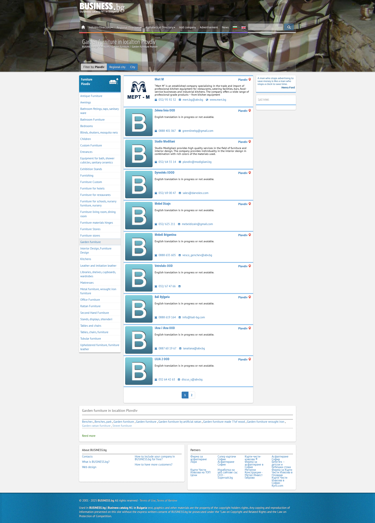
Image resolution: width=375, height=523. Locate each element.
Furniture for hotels (92, 188)
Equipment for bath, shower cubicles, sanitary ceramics (97, 160)
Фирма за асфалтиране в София (254, 464)
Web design (89, 467)
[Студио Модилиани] (139, 153)
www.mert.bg (217, 99)
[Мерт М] (139, 91)
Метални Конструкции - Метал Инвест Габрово (253, 473)
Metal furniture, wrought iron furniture (98, 291)
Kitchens (85, 259)
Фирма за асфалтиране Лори (198, 459)
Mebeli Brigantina (165, 234)
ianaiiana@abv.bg (193, 348)
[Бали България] (139, 308)
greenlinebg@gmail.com (197, 131)
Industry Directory (100, 27)
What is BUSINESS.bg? (96, 461)
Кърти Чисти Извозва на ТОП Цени (200, 472)
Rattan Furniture (90, 306)
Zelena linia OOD (165, 110)
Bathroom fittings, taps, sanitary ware (99, 111)
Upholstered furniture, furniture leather (99, 347)
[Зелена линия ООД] (139, 122)
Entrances (86, 152)
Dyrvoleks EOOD (164, 172)
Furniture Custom (91, 182)
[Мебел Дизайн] (139, 215)
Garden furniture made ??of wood (224, 421)
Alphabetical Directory (159, 27)
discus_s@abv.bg (192, 379)
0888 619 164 (167, 317)
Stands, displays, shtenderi (96, 319)
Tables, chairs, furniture (94, 332)
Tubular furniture (90, 338)
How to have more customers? (153, 464)
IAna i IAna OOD (165, 328)
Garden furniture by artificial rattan (179, 421)
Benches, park (103, 421)
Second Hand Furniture (94, 313)
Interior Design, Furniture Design (96, 250)
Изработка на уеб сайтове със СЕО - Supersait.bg (228, 473)
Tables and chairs (90, 325)
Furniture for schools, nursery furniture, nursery (98, 203)
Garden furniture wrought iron (265, 421)
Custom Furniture (91, 145)
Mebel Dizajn (163, 203)
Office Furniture (90, 299)
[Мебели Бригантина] (139, 246)
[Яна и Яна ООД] (139, 340)
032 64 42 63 (166, 379)
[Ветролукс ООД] (139, 277)
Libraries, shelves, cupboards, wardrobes (98, 274)
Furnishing (86, 175)
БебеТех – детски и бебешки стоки (281, 464)
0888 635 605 (167, 255)
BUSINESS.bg (106, 500)
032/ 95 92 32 (167, 99)
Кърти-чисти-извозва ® (253, 457)
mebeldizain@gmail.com (197, 224)
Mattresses (87, 282)
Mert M (159, 79)
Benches (87, 421)
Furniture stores (90, 235)
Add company (187, 27)
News (225, 27)
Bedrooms (86, 126)
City (132, 67)
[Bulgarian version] (235, 27)
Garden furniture (90, 242)
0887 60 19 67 (167, 348)
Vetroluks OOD (164, 266)
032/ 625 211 (166, 224)
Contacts (87, 456)
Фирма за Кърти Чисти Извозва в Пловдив (282, 472)
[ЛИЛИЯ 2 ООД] (139, 371)
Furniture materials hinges (96, 222)
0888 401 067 (167, 131)
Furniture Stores (90, 229)
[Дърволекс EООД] (139, 184)
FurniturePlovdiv (86, 81)
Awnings (85, 102)
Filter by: (93, 67)
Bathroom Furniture (92, 119)
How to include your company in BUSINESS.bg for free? (155, 457)
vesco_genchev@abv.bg (197, 255)
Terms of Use (148, 500)
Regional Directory (128, 27)
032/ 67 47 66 (167, 286)
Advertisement (209, 27)
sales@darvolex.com (195, 193)
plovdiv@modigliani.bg (197, 162)
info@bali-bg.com (193, 317)
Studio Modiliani (165, 141)
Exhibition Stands (91, 169)
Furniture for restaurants (95, 195)
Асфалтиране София (280, 457)
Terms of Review (167, 500)
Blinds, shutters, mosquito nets (99, 132)
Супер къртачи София (227, 457)
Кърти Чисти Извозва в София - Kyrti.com (279, 481)
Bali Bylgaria (162, 297)
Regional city (117, 67)
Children (85, 139)
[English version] (243, 27)
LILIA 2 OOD (162, 359)
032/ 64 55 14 (167, 162)
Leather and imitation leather (98, 265)
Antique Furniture (91, 96)
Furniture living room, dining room (98, 214)
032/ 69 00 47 (167, 193)
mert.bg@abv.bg (192, 99)
